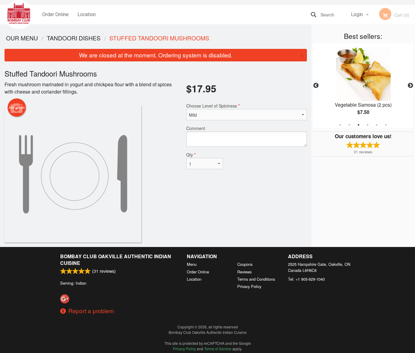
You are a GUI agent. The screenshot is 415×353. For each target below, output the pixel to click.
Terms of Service (218, 348)
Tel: (306, 279)
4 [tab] (368, 125)
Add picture (17, 107)
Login (357, 14)
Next (410, 86)
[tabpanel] (363, 85)
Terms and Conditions (256, 279)
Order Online (55, 14)
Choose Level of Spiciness (213, 106)
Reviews (244, 272)
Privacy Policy (249, 286)
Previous (316, 86)
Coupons (244, 264)
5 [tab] (377, 125)
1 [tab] (340, 125)
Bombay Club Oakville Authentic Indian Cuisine (115, 259)
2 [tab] (349, 125)
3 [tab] (358, 125)
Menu (192, 264)
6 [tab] (386, 125)
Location (86, 14)
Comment (195, 128)
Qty (191, 155)
